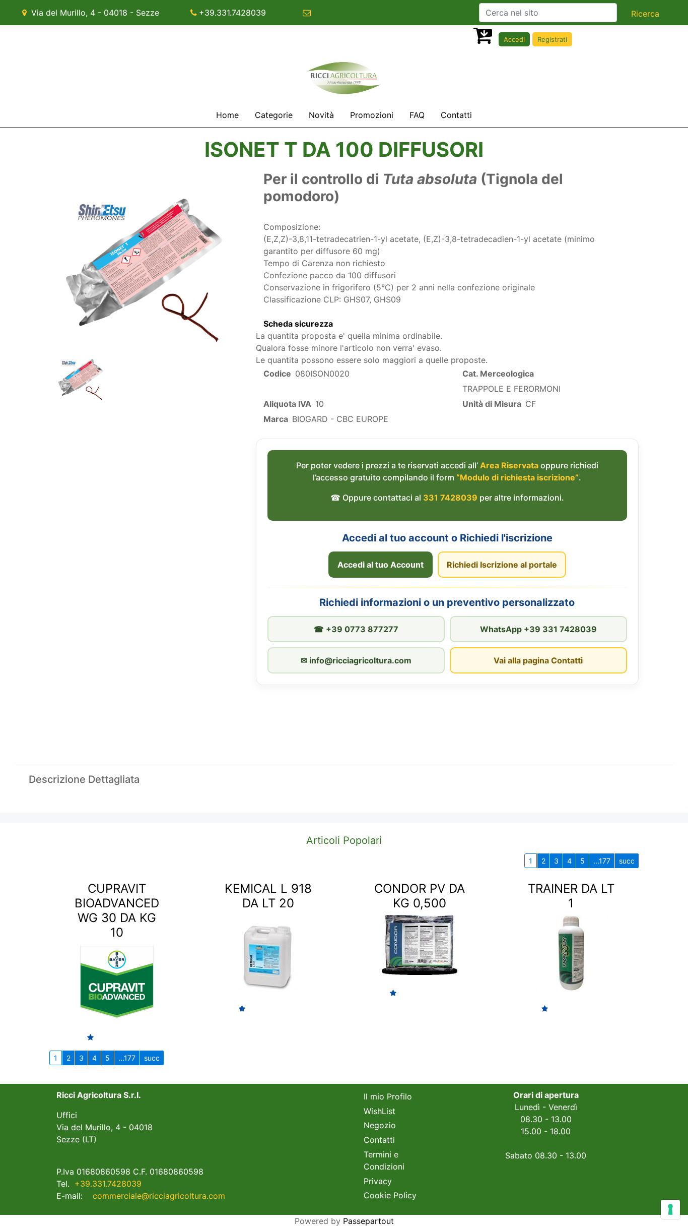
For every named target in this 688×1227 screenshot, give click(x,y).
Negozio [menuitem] (380, 1125)
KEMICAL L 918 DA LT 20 (268, 895)
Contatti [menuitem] (456, 115)
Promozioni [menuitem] (371, 115)
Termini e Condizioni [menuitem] (384, 1160)
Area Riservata (509, 465)
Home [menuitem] (227, 115)
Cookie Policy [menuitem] (390, 1195)
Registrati (552, 39)
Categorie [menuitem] (274, 115)
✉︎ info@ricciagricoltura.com (356, 660)
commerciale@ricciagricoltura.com (159, 1196)
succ (627, 860)
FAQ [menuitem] (417, 115)
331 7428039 (450, 498)
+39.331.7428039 (232, 13)
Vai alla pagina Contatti (538, 660)
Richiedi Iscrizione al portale (502, 565)
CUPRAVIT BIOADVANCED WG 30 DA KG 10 (117, 910)
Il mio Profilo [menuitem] (388, 1096)
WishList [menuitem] (379, 1111)
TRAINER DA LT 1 (571, 895)
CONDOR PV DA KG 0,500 (419, 895)
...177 (601, 860)
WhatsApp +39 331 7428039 (538, 629)
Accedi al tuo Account (380, 565)
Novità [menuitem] (321, 115)
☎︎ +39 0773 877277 (356, 629)
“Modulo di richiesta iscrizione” (517, 477)
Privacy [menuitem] (378, 1181)
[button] (645, 13)
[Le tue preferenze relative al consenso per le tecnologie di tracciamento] (670, 1209)
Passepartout (368, 1221)
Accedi (514, 39)
